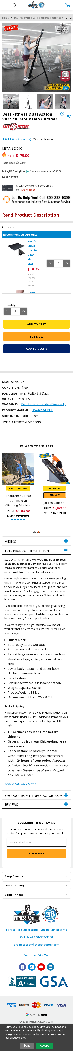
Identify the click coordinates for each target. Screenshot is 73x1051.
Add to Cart (55, 488)
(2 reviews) (23, 139)
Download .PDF (42, 410)
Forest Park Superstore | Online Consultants (36, 929)
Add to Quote (36, 348)
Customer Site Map (37, 955)
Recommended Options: (20, 234)
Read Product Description (30, 215)
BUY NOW (55, 495)
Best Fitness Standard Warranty (43, 404)
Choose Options (18, 488)
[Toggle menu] (5, 5)
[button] (36, 541)
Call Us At (36, 937)
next (69, 493)
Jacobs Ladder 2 (54, 503)
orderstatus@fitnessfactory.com (36, 944)
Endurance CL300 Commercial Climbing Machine (18, 500)
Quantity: (9, 305)
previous (4, 493)
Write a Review (43, 139)
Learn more (10, 176)
